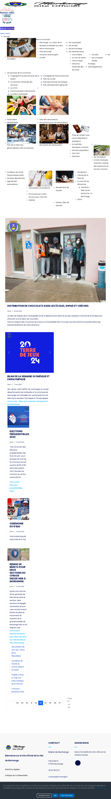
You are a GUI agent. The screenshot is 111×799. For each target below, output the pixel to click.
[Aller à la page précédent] (13, 701)
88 (17, 703)
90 (27, 703)
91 (31, 703)
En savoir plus (100, 788)
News (9, 311)
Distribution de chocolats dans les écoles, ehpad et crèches (48, 306)
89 (22, 703)
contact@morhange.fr (58, 777)
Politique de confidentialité (16, 775)
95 (50, 703)
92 (36, 703)
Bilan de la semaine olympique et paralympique (28, 378)
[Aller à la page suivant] (63, 701)
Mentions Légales (12, 769)
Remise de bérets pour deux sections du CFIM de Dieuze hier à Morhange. (18, 573)
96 (55, 703)
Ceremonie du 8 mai (16, 525)
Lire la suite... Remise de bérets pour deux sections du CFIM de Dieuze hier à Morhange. (18, 636)
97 (60, 703)
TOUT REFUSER (67, 795)
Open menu (5, 33)
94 (45, 703)
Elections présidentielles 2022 (19, 434)
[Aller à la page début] (11, 701)
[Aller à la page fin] (66, 701)
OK (55, 795)
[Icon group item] (78, 763)
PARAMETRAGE (44, 795)
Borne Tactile (7, 28)
